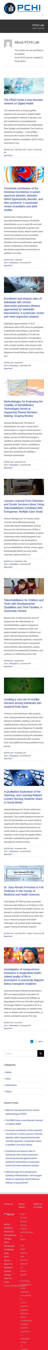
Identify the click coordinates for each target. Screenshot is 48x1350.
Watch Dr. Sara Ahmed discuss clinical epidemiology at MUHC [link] (24, 1227)
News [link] (24, 80)
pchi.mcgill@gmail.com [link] (15, 1285)
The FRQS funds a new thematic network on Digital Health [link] (24, 1260)
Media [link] (24, 867)
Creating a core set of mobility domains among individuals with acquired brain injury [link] (22, 703)
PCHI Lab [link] (9, 149)
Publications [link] (24, 177)
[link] (22, 8)
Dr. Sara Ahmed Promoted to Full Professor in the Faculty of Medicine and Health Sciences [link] (23, 891)
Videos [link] (9, 1091)
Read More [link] (8, 155)
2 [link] (35, 1041)
